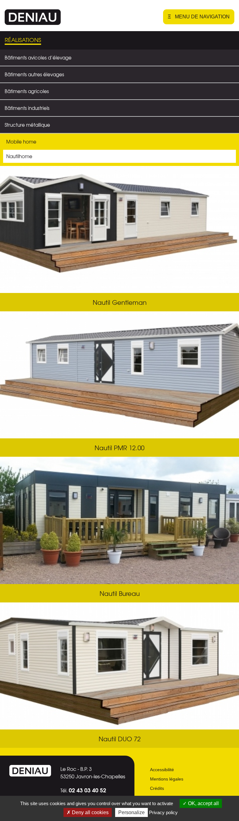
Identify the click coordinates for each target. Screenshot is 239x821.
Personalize (131, 812)
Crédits (157, 788)
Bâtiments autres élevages (34, 74)
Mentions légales (166, 778)
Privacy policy (163, 812)
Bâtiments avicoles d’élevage (38, 57)
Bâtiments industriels (27, 108)
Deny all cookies (90, 812)
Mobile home (21, 141)
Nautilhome (19, 156)
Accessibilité (162, 769)
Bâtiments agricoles (27, 91)
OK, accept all (203, 803)
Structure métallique (27, 124)
